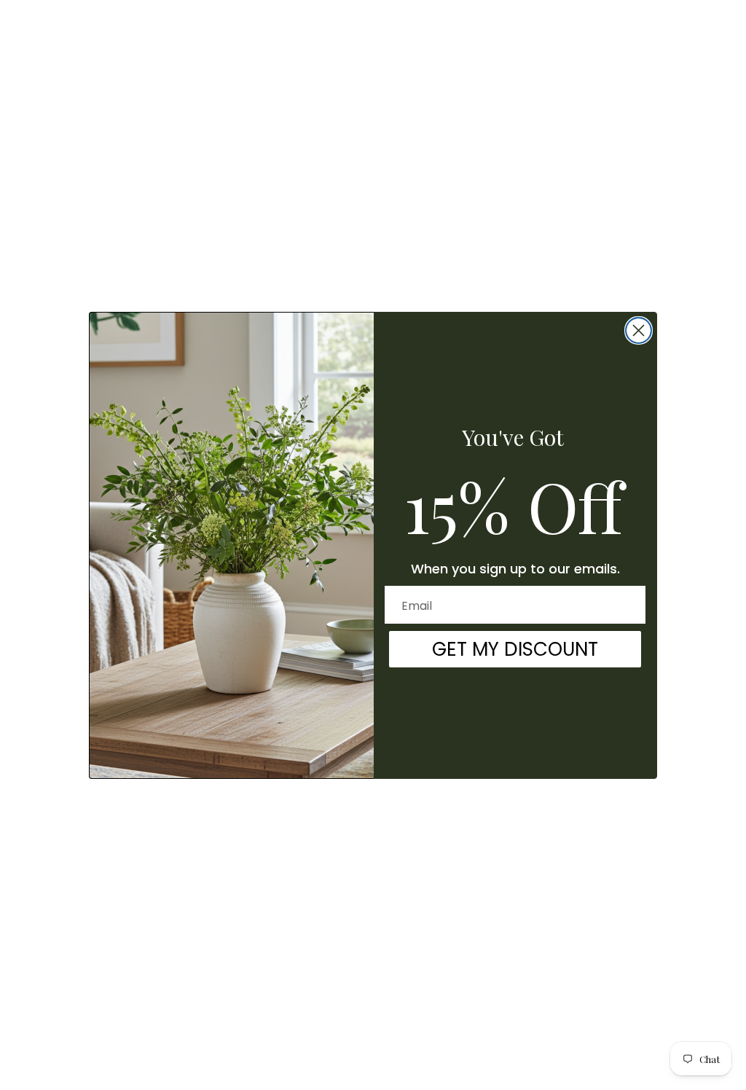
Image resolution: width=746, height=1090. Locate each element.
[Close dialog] (638, 330)
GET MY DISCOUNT (515, 649)
